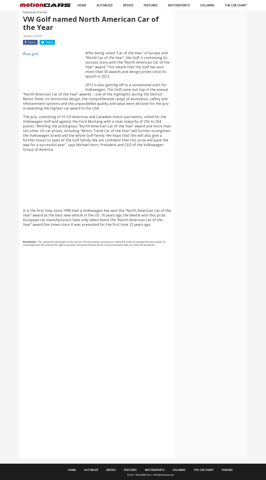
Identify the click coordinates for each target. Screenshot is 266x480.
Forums (227, 470)
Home (82, 5)
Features (151, 5)
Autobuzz (105, 5)
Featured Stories (35, 12)
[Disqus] (97, 302)
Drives (128, 5)
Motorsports (179, 5)
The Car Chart (236, 5)
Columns (207, 5)
